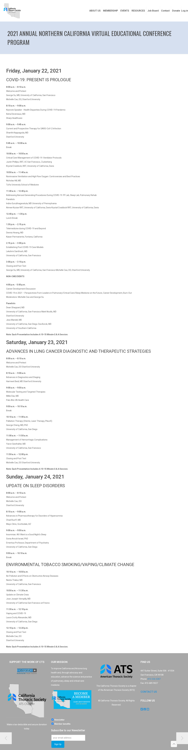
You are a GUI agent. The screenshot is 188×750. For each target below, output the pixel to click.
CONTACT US (149, 691)
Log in (184, 10)
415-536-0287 (154, 679)
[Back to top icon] (174, 744)
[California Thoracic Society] (12, 10)
